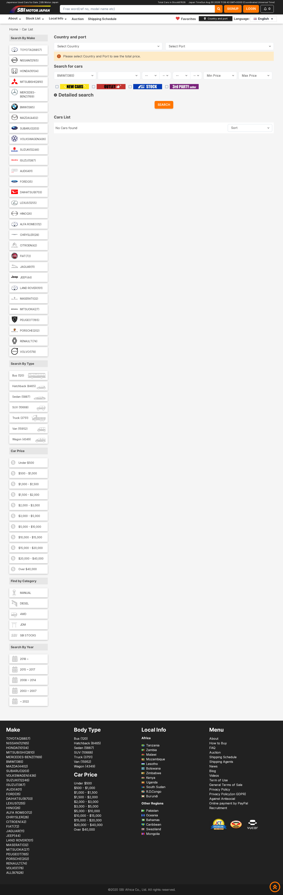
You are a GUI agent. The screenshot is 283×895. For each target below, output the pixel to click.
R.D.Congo (153, 791)
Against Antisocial (222, 799)
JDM (23, 624)
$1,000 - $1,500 (28, 484)
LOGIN (251, 9)
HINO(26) (26, 213)
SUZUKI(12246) (29, 149)
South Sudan (155, 787)
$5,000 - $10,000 (29, 526)
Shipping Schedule (102, 19)
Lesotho (152, 764)
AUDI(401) (26, 171)
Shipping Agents (221, 762)
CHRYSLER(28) (29, 234)
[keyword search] (219, 9)
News (213, 766)
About (213, 738)
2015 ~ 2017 (27, 669)
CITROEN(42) (28, 245)
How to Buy (218, 743)
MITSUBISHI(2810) (31, 81)
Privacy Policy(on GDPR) (227, 794)
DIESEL (24, 603)
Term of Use (218, 780)
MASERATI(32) (29, 298)
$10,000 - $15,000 (30, 537)
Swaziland (153, 829)
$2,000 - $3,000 (29, 505)
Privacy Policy (219, 789)
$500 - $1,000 (27, 473)
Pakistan (152, 811)
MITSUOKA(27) (29, 309)
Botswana (153, 768)
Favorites (188, 19)
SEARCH (164, 105)
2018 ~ (24, 659)
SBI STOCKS (28, 635)
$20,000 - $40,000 (31, 558)
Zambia (151, 750)
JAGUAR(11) (27, 266)
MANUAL (25, 592)
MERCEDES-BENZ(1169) (28, 94)
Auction (78, 19)
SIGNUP (233, 9)
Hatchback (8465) (24, 386)
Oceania (152, 815)
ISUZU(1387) (28, 160)
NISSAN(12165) (29, 60)
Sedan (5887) (21, 396)
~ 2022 (24, 701)
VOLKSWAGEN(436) (33, 139)
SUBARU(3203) (29, 128)
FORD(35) (26, 181)
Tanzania (152, 745)
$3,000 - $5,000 (29, 516)
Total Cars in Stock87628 (171, 2)
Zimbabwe (153, 773)
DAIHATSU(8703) (31, 192)
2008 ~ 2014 (28, 680)
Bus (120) (18, 375)
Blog (212, 771)
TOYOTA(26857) (31, 49)
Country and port (218, 18)
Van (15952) (20, 428)
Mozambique (155, 759)
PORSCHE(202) (30, 330)
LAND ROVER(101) (31, 288)
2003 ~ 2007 (28, 690)
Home (13, 29)
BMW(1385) (27, 107)
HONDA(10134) (29, 71)
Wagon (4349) (21, 439)
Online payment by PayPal (228, 803)
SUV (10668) (20, 407)
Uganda (151, 782)
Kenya (150, 778)
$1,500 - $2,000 (28, 494)
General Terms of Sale (225, 785)
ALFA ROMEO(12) (31, 224)
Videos (214, 775)
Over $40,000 (27, 569)
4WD (23, 614)
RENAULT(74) (29, 341)
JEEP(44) (26, 277)
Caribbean (153, 824)
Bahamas (153, 820)
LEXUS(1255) (28, 202)
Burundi (152, 796)
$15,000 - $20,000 (30, 548)
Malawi (151, 754)
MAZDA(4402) (29, 117)
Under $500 (26, 462)
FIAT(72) (25, 256)
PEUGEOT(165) (29, 320)
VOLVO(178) (28, 351)
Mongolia (153, 834)
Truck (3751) (20, 417)
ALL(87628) (15, 873)
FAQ (212, 748)
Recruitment (218, 808)
